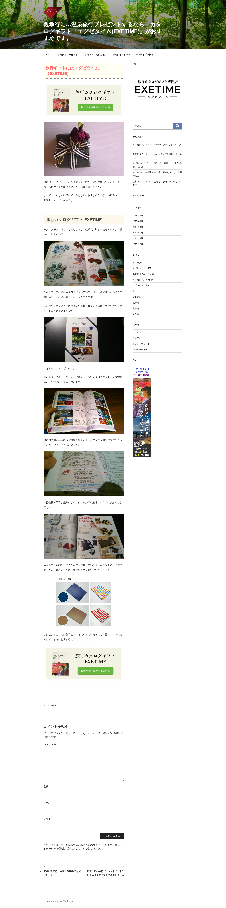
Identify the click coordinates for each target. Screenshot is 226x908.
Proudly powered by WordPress (58, 901)
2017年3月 (138, 238)
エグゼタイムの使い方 (66, 54)
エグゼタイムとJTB (120, 54)
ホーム (46, 54)
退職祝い (137, 308)
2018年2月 (138, 215)
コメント (50, 744)
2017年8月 (138, 227)
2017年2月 (138, 244)
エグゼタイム (53, 705)
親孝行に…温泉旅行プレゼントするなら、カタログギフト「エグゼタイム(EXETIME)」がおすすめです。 (103, 31)
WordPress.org (140, 349)
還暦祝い (137, 314)
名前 (46, 786)
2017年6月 (138, 232)
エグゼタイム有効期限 (94, 54)
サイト (47, 818)
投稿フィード (139, 338)
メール (47, 802)
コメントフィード (141, 344)
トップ (136, 291)
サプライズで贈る (144, 54)
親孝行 (136, 302)
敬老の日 (137, 297)
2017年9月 (138, 221)
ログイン (137, 332)
